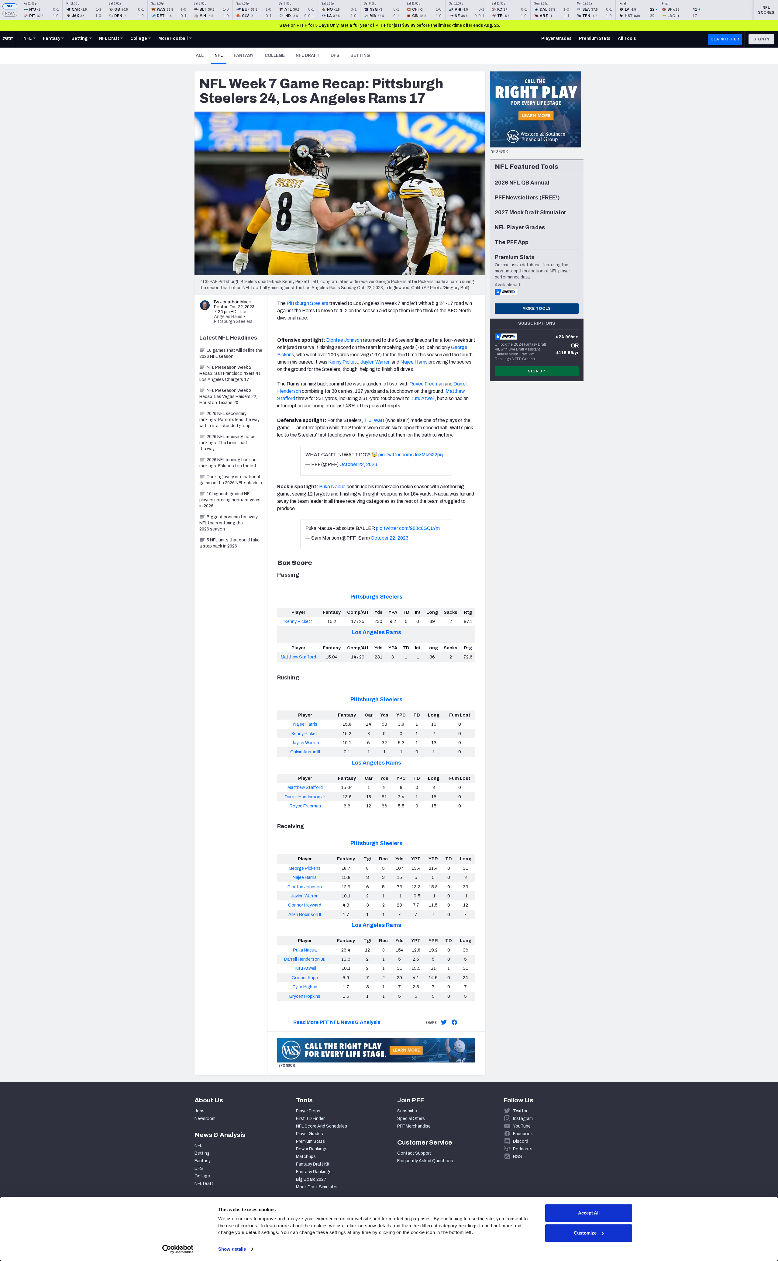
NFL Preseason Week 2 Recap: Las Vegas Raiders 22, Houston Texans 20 (228, 396)
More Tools (536, 308)
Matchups (306, 1156)
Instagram (523, 1118)
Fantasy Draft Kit (313, 1164)
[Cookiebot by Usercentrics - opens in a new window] (178, 1249)
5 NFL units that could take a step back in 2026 (229, 543)
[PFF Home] (7, 39)
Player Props (308, 1111)
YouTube (522, 1126)
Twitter (520, 1111)
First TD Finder (310, 1118)
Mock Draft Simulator (317, 1187)
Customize (585, 1232)
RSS (517, 1156)
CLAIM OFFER (725, 39)
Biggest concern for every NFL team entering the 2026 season (228, 523)
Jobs (199, 1111)
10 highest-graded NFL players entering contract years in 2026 (229, 500)
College (275, 55)
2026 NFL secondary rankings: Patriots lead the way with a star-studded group (229, 419)
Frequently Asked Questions (425, 1161)
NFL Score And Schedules (321, 1126)
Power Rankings (312, 1149)
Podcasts (522, 1149)
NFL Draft (308, 55)
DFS (335, 55)
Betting (360, 55)
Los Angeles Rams (376, 632)
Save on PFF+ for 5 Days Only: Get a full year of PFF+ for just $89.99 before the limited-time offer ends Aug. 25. (389, 25)
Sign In (761, 39)
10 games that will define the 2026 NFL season (230, 353)
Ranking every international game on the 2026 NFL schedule (230, 480)
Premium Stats (310, 1141)
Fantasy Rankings (314, 1171)
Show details (232, 1249)
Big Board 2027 (311, 1179)
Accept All (589, 1212)
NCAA (10, 13)
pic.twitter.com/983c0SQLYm (408, 528)
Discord (520, 1141)
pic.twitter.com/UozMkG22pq (410, 454)
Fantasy (244, 55)
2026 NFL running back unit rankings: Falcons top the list (229, 463)
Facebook (523, 1133)
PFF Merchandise (414, 1126)
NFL (10, 6)
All (200, 55)
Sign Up (537, 371)
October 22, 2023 (358, 464)
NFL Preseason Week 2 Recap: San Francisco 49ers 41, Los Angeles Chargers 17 (230, 373)
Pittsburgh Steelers (376, 597)
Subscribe (407, 1111)
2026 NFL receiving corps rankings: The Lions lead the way (227, 442)
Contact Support (414, 1153)
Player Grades (309, 1133)
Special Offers (411, 1118)
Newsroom (204, 1118)
